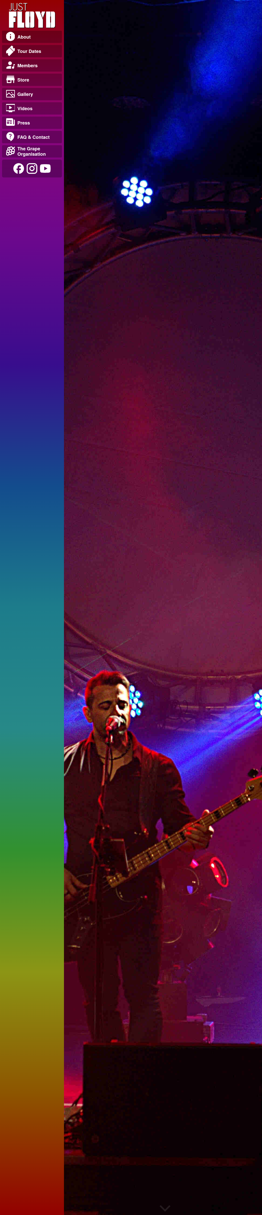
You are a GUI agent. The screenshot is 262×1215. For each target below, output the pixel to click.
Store (23, 79)
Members (27, 65)
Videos (24, 108)
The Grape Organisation (31, 151)
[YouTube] (45, 168)
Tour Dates (29, 51)
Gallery (25, 94)
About (24, 36)
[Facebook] (18, 168)
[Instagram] (32, 168)
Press (23, 122)
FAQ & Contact (33, 137)
